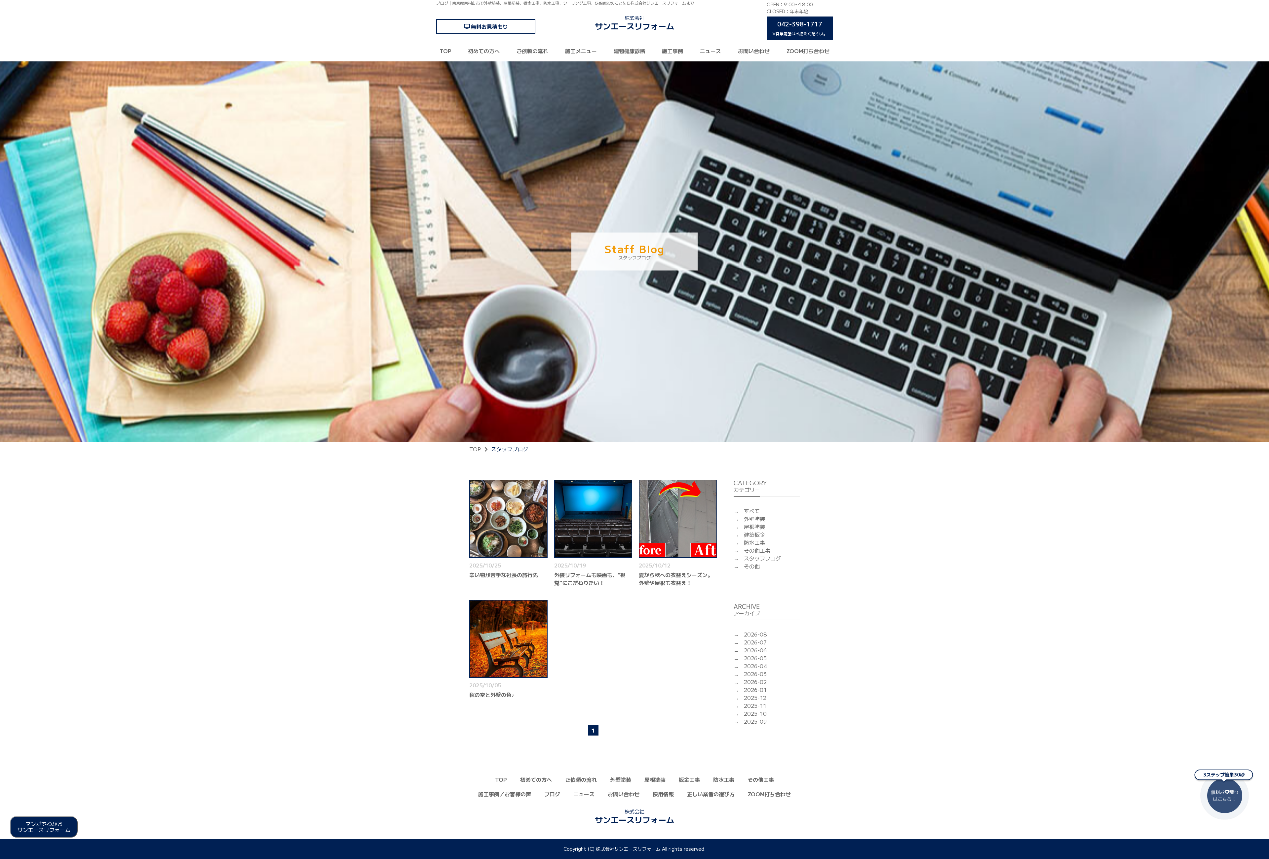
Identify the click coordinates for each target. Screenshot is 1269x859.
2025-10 (755, 713)
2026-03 (755, 674)
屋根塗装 (754, 527)
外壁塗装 (754, 519)
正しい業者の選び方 (711, 794)
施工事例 (672, 51)
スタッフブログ (762, 558)
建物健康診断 (629, 51)
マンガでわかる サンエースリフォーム (44, 827)
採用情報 (663, 794)
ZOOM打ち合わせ (808, 51)
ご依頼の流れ (532, 51)
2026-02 (755, 682)
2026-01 (755, 690)
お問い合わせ (754, 51)
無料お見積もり (489, 26)
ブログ (552, 794)
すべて (752, 511)
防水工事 (754, 542)
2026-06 (755, 650)
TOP (445, 51)
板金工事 (689, 779)
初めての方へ (484, 51)
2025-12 (755, 698)
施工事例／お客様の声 (504, 794)
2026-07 (755, 642)
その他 (752, 566)
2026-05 (755, 658)
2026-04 (755, 666)
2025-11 (755, 705)
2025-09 (755, 721)
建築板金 (754, 534)
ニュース (710, 51)
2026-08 (755, 634)
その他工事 (757, 550)
